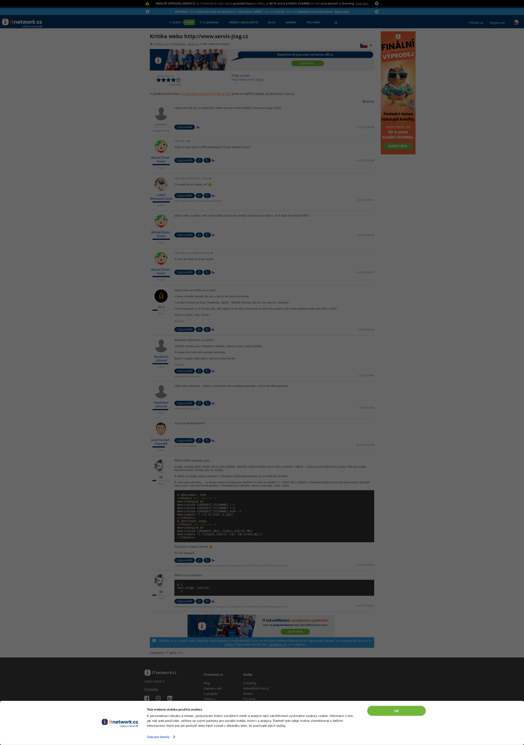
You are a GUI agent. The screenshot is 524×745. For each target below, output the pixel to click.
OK (396, 711)
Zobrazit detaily (158, 737)
